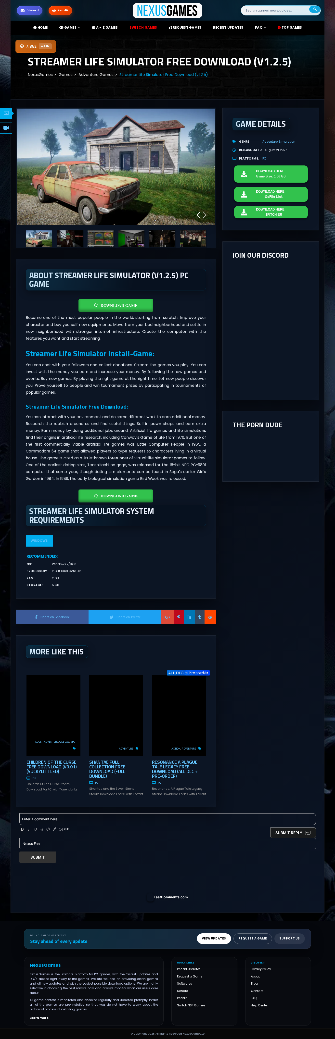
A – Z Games (106, 27)
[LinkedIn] (189, 617)
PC (34, 778)
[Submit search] (315, 9)
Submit (37, 857)
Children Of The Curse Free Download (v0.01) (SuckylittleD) (51, 766)
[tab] (6, 113)
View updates (214, 938)
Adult (39, 741)
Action (175, 748)
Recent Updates (189, 969)
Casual (64, 741)
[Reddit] (210, 617)
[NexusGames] (167, 10)
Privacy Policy (261, 969)
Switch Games (143, 27)
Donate (182, 991)
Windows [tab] (39, 540)
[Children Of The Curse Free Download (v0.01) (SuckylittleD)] (53, 715)
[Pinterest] (179, 617)
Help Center (259, 1005)
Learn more (39, 1018)
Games (70, 27)
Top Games (291, 27)
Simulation (287, 141)
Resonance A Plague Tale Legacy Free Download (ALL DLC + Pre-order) (175, 768)
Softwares (184, 983)
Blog (254, 983)
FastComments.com (171, 897)
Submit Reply (288, 832)
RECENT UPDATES (228, 27)
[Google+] (167, 617)
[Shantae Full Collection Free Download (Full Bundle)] (116, 715)
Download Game (119, 305)
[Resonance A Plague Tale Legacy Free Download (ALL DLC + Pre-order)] (179, 715)
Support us (289, 938)
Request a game (253, 938)
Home (42, 27)
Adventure (51, 741)
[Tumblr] (200, 617)
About (255, 976)
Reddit (182, 998)
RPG (73, 741)
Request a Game (189, 976)
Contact (257, 991)
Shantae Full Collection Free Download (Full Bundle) (107, 768)
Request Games (187, 27)
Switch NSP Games (191, 1005)
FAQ (258, 27)
